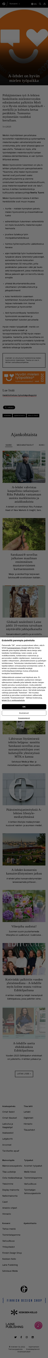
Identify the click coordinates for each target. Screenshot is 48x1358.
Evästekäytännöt (24, 718)
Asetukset (24, 713)
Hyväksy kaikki (24, 706)
